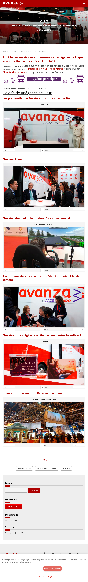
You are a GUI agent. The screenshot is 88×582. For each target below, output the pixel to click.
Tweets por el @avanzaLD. (14, 533)
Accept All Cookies (52, 569)
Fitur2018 (66, 468)
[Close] (84, 558)
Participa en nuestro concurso (45, 68)
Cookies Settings (44, 576)
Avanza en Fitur (24, 468)
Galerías (44, 21)
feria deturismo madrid (46, 468)
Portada (6, 52)
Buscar (35, 490)
